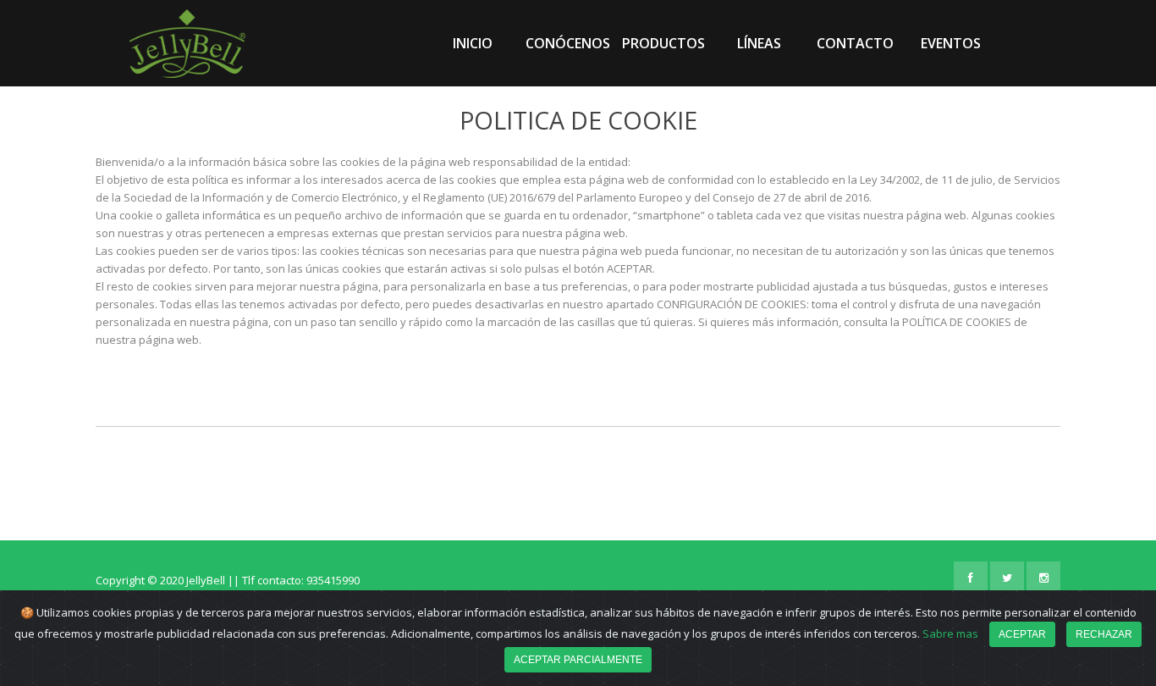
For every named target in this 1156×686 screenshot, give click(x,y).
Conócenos (568, 43)
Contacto (855, 43)
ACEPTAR (1022, 634)
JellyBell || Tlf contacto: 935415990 (273, 580)
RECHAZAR (1104, 634)
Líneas (759, 43)
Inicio (473, 43)
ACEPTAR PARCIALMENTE (578, 660)
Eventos (951, 43)
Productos (663, 43)
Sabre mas (950, 633)
